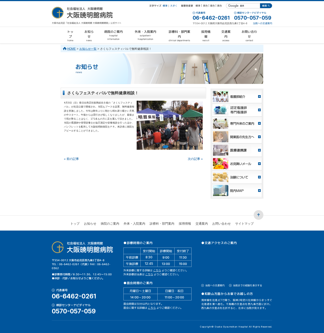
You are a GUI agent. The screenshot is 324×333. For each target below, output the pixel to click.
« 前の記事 (71, 159)
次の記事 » (195, 159)
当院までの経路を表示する (247, 285)
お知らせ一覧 (88, 48)
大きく (173, 5)
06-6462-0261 (211, 18)
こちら (157, 270)
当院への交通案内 (262, 23)
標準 (165, 5)
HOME (71, 48)
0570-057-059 (252, 18)
